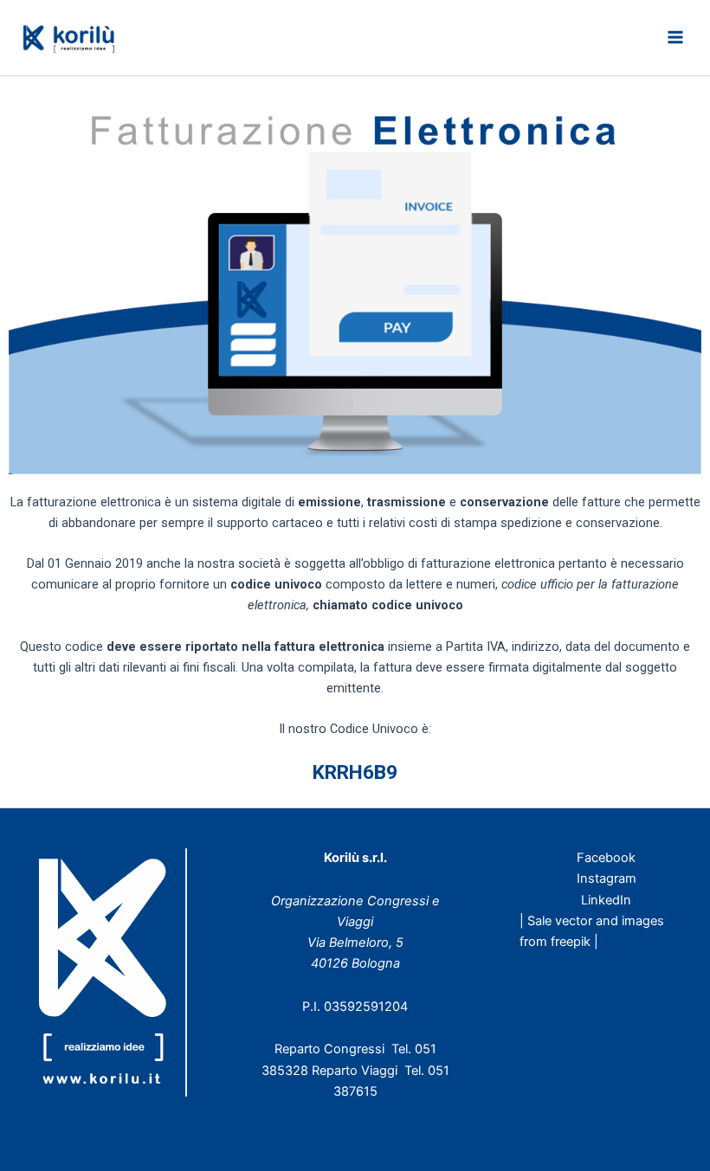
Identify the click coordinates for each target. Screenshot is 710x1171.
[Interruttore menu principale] (675, 37)
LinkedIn (606, 900)
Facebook (606, 857)
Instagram (606, 878)
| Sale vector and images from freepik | (592, 931)
